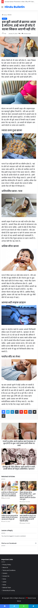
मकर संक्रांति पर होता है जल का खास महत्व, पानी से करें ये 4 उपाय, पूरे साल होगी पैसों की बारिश (28, 518)
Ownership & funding (8, 590)
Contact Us (5, 576)
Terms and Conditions (8, 570)
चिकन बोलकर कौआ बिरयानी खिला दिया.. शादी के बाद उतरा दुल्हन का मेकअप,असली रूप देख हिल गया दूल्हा (28, 495)
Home (5, 15)
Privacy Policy (6, 564)
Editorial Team (6, 587)
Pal (5, 33)
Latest (4, 582)
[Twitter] (8, 412)
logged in (11, 536)
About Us (5, 567)
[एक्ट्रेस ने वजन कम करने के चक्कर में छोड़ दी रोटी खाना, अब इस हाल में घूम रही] (9, 509)
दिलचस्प (9, 15)
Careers (4, 573)
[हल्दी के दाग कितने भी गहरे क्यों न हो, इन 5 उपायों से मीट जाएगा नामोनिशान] (9, 486)
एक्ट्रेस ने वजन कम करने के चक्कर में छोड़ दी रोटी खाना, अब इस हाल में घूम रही (9, 517)
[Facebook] (3, 412)
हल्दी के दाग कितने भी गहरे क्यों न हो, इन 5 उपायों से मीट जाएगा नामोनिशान (9, 494)
